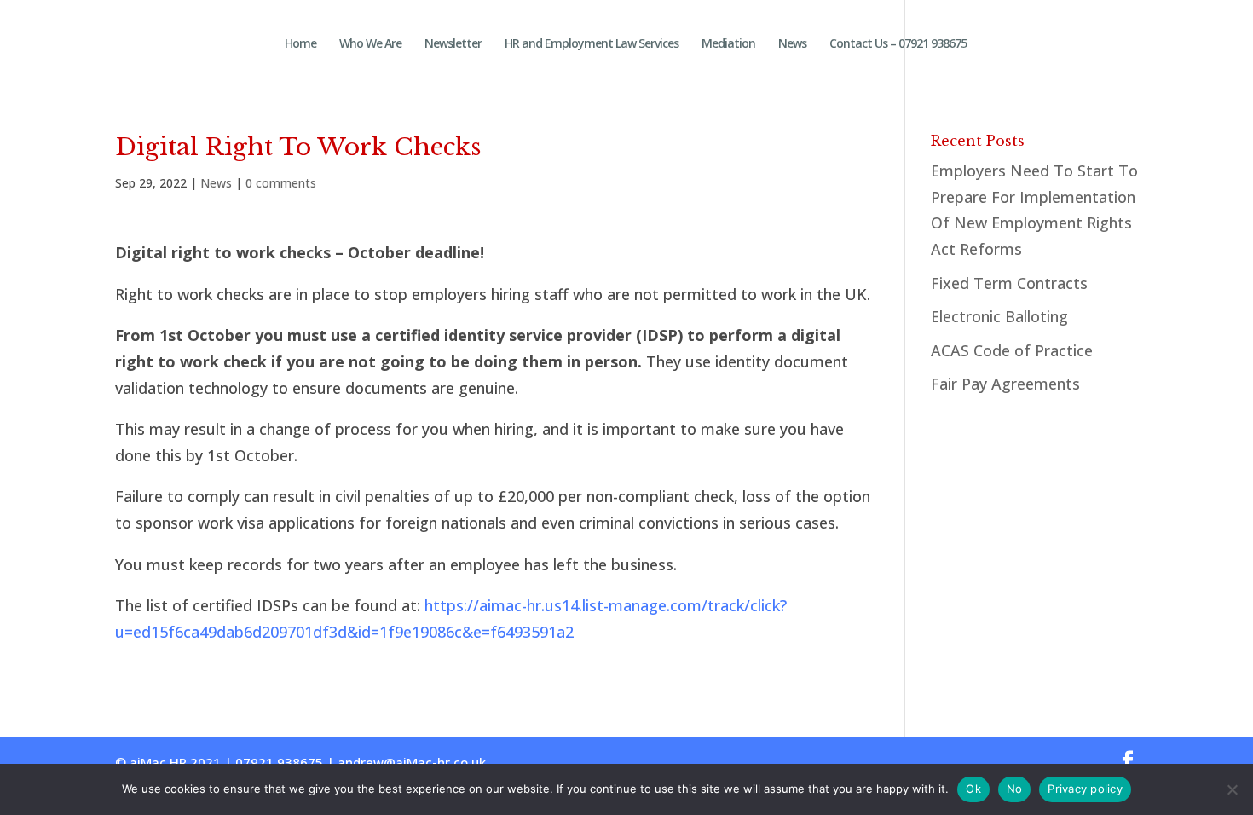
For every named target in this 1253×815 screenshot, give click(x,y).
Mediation (728, 44)
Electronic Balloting (999, 316)
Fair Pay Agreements (1005, 383)
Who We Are (370, 44)
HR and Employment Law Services (591, 44)
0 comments (280, 183)
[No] (1231, 789)
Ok (973, 788)
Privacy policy (1085, 788)
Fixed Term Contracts (1009, 283)
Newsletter (453, 44)
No (1015, 788)
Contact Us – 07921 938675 (898, 44)
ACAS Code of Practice (1012, 350)
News (792, 44)
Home (300, 44)
